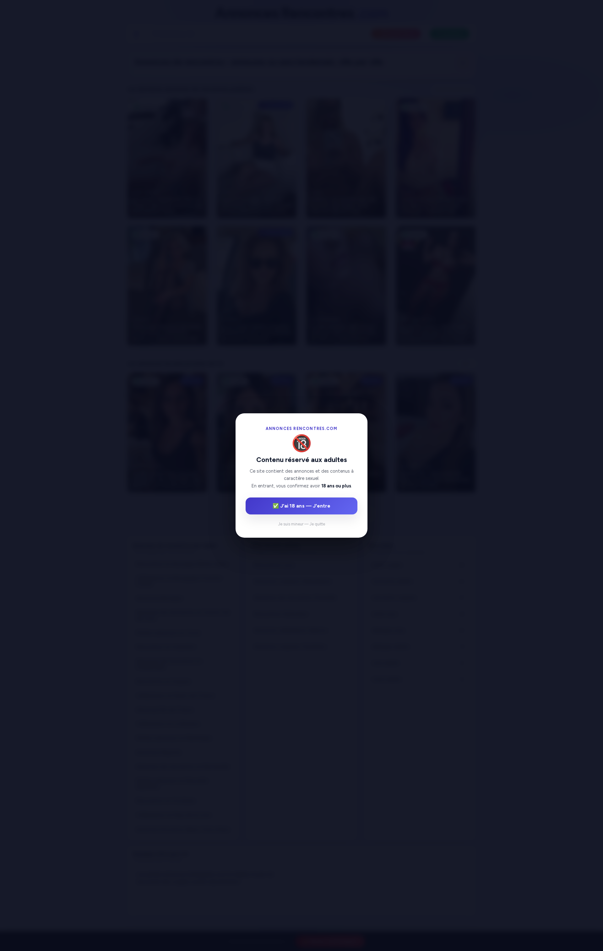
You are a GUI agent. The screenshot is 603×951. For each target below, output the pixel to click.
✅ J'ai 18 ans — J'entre (301, 506)
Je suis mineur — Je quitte (301, 524)
